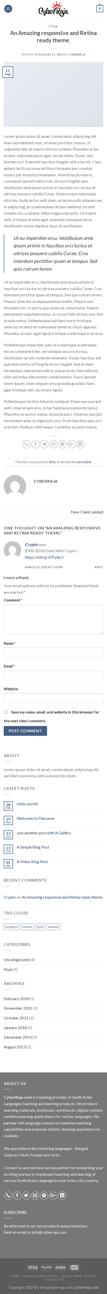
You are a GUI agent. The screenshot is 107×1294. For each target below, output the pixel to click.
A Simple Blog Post (33, 847)
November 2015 (18, 1008)
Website (11, 689)
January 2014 (15, 1027)
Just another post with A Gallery (44, 832)
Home (14, 1276)
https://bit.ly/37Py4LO (44, 557)
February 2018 (16, 998)
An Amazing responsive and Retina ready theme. (62, 897)
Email (9, 666)
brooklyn (11, 927)
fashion (27, 927)
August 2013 (15, 1046)
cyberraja (76, 54)
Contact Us (54, 1279)
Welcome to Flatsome (35, 818)
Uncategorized (16, 959)
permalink (84, 462)
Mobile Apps (71, 1276)
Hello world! (27, 803)
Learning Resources (40, 1276)
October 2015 (16, 1017)
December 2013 (18, 1037)
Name (9, 643)
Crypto (31, 544)
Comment (13, 600)
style (40, 927)
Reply (99, 567)
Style (53, 26)
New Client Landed (87, 511)
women (53, 927)
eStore (90, 1276)
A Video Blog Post (32, 861)
